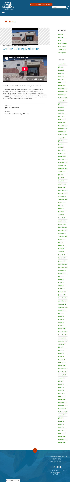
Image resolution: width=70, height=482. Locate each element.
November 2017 (62, 372)
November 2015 (62, 439)
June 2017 (61, 384)
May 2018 (61, 353)
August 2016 (61, 415)
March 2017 (61, 393)
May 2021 (61, 248)
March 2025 (61, 116)
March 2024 (61, 150)
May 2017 (61, 387)
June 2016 (61, 421)
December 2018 (62, 332)
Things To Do (25, 46)
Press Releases (9, 46)
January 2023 (61, 187)
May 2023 (61, 181)
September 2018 (62, 341)
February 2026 (62, 82)
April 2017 (61, 390)
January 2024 (61, 156)
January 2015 (61, 442)
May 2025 (61, 110)
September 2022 (62, 199)
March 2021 (61, 255)
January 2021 (61, 261)
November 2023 (62, 162)
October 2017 (62, 375)
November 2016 (62, 405)
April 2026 (61, 76)
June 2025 (61, 107)
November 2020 (62, 267)
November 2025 (62, 91)
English (10, 480)
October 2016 (62, 409)
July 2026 (60, 67)
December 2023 (62, 159)
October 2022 (62, 196)
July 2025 (60, 104)
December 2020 (62, 264)
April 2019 (61, 322)
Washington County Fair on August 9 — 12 (16, 113)
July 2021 (60, 242)
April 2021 (61, 252)
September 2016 (62, 412)
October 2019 (62, 304)
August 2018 (61, 344)
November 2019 (62, 301)
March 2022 (61, 218)
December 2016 (62, 402)
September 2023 (62, 168)
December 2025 (62, 88)
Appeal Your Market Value (12, 106)
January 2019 (61, 329)
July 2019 (60, 313)
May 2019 (61, 319)
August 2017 (61, 378)
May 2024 (61, 147)
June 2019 (61, 316)
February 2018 (62, 362)
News (4, 46)
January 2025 (61, 122)
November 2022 (62, 193)
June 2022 (61, 208)
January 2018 (61, 365)
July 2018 (60, 347)
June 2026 (61, 70)
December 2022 (62, 190)
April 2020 (61, 285)
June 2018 (61, 350)
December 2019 (62, 298)
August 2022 (61, 202)
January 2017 (61, 399)
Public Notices (18, 46)
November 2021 (62, 230)
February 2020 (62, 292)
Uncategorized (62, 52)
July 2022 (60, 205)
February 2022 (62, 221)
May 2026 (61, 73)
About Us (60, 474)
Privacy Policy (53, 474)
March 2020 (61, 288)
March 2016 (61, 430)
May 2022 (61, 212)
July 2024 (60, 141)
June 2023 (61, 178)
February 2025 (62, 119)
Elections (60, 34)
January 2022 (61, 224)
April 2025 (61, 113)
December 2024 (62, 125)
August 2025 (61, 101)
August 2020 (61, 273)
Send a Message (54, 463)
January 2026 (61, 85)
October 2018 (62, 338)
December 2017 (62, 369)
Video (5, 52)
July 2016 (60, 418)
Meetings (60, 37)
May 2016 (61, 424)
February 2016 (62, 433)
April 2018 (61, 356)
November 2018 (62, 335)
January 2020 (61, 295)
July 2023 (60, 175)
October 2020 (62, 270)
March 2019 (61, 325)
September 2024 (62, 135)
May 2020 (61, 282)
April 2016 (61, 427)
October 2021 (62, 233)
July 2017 (60, 381)
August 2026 (61, 64)
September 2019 (62, 307)
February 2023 (62, 184)
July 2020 (60, 276)
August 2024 (61, 138)
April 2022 (61, 215)
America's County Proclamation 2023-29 (41, 4)
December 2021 (62, 227)
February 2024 (62, 153)
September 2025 (62, 98)
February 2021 (62, 258)
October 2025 (62, 95)
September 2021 (62, 236)
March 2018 (61, 359)
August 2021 (61, 239)
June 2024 (61, 144)
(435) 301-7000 (57, 461)
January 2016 (61, 436)
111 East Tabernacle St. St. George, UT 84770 (56, 458)
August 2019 (61, 310)
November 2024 (62, 128)
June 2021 (61, 245)
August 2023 (61, 171)
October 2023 (62, 165)
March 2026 (61, 79)
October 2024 (62, 131)
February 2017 (62, 396)
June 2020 (61, 279)
